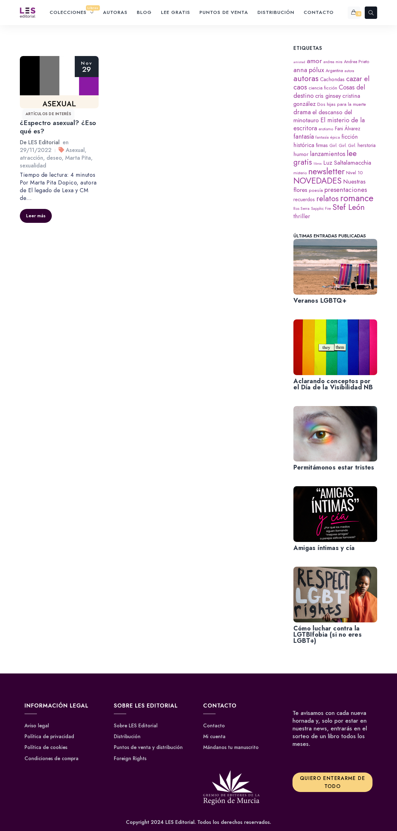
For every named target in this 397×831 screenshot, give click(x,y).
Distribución (127, 736)
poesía (316, 190)
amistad (299, 62)
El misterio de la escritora (329, 124)
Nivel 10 (354, 172)
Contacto (214, 725)
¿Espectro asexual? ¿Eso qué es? (58, 127)
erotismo (326, 129)
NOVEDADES (317, 181)
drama (302, 112)
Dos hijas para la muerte (341, 104)
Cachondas (332, 79)
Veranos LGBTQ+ (319, 300)
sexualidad (33, 166)
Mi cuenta (214, 736)
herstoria (367, 145)
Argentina (334, 70)
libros (318, 163)
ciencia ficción (323, 87)
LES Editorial (44, 142)
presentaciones (345, 189)
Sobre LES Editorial (136, 725)
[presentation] (335, 267)
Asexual (75, 150)
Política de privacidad (49, 736)
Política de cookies (46, 747)
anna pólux (308, 70)
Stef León (348, 207)
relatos (327, 198)
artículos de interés (48, 114)
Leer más (36, 216)
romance (356, 198)
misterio (300, 173)
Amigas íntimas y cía (324, 547)
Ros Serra (301, 208)
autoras (306, 78)
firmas (322, 145)
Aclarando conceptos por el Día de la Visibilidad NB (333, 384)
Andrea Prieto (356, 61)
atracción (31, 158)
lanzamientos (327, 153)
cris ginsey (328, 96)
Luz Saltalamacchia (347, 162)
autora (349, 70)
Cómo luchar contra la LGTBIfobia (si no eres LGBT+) (327, 634)
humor (300, 154)
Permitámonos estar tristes (333, 467)
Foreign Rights (130, 758)
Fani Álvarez (347, 128)
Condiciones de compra (51, 758)
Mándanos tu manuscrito (231, 747)
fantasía (303, 136)
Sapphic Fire (321, 208)
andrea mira (332, 61)
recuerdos (304, 199)
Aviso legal (37, 725)
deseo (54, 158)
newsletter (326, 171)
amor (314, 61)
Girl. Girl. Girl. (342, 145)
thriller (301, 216)
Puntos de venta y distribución (148, 747)
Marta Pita (78, 158)
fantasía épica (327, 137)
